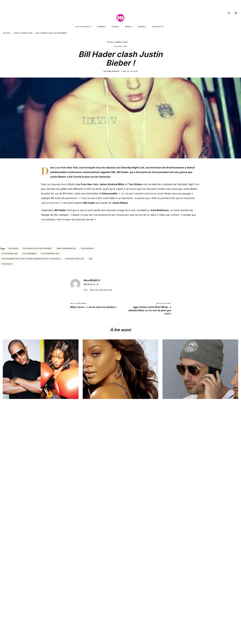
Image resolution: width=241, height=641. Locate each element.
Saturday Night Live (75, 258)
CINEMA (101, 27)
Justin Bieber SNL (10, 253)
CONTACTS (158, 27)
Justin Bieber (87, 248)
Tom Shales (7, 264)
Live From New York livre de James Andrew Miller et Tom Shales (31, 258)
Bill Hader (13, 248)
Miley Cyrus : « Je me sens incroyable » (93, 305)
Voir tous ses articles (101, 290)
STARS (115, 27)
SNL (90, 258)
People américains (23, 33)
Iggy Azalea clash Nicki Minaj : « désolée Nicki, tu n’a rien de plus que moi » (149, 309)
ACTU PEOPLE (83, 27)
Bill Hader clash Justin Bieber (37, 248)
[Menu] (235, 13)
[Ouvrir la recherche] (228, 13)
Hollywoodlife (109, 193)
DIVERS (141, 27)
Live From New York (50, 253)
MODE (128, 27)
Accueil (6, 33)
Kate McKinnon (29, 253)
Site (86, 290)
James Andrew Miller (66, 248)
